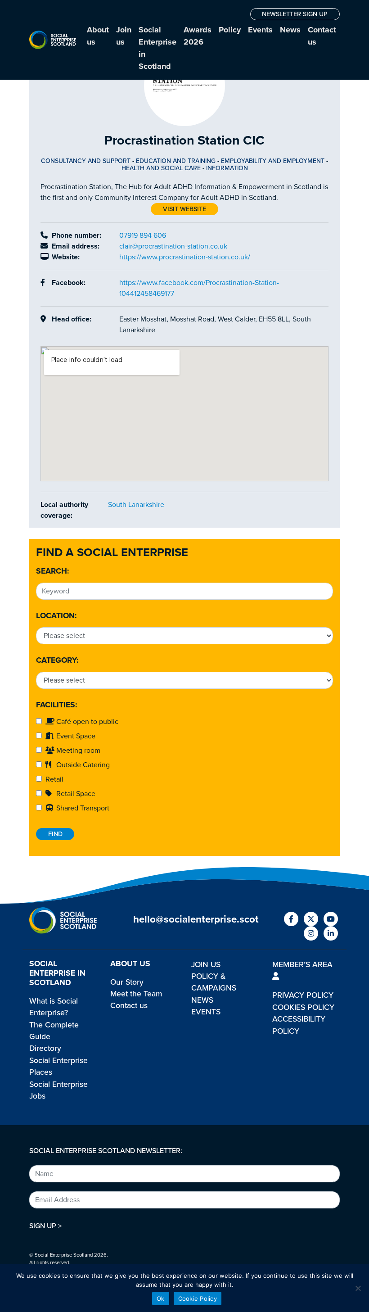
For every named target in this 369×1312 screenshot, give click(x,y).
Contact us (322, 36)
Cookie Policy (197, 1298)
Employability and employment (272, 161)
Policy (230, 30)
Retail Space (74, 793)
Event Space (74, 736)
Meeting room (77, 750)
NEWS (202, 1000)
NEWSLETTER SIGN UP (295, 14)
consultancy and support (85, 161)
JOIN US (205, 964)
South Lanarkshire (136, 504)
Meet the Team (136, 994)
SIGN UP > (45, 1226)
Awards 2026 (198, 36)
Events (260, 30)
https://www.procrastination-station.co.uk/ (184, 257)
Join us (123, 36)
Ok (161, 1298)
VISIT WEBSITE (184, 209)
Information (227, 168)
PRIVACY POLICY (302, 995)
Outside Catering (82, 764)
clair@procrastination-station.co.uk (173, 246)
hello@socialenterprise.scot (196, 919)
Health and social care (161, 168)
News (290, 30)
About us (98, 36)
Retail (52, 779)
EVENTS (205, 1012)
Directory (45, 1048)
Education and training (176, 161)
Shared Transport (81, 808)
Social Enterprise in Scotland (157, 48)
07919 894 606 (142, 235)
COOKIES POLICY (303, 1007)
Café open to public (86, 721)
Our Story (127, 982)
